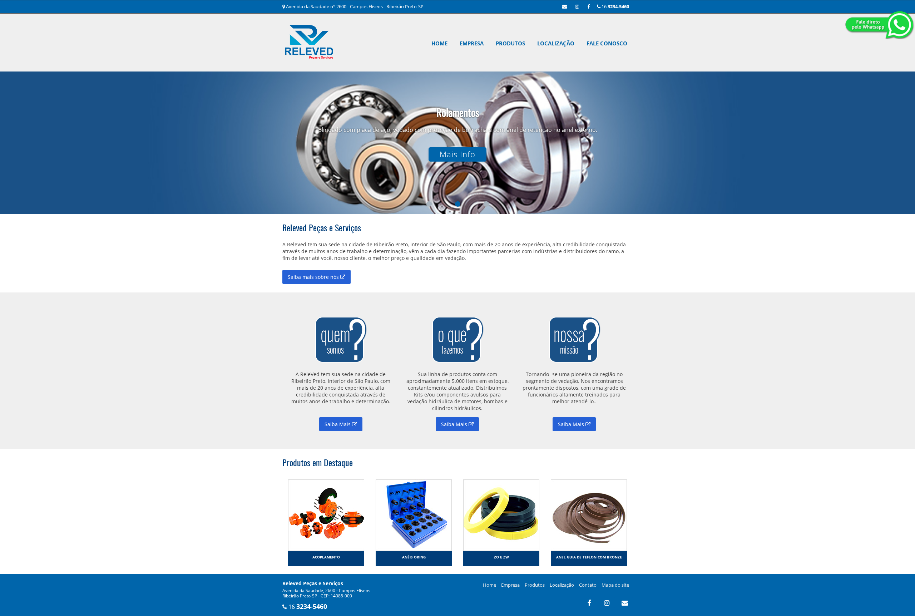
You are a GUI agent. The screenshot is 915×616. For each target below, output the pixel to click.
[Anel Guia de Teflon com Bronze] (589, 514)
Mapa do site (615, 585)
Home (439, 43)
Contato (588, 585)
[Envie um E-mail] (564, 6)
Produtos (510, 43)
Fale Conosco (607, 43)
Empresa (472, 43)
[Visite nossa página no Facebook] (588, 6)
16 (614, 6)
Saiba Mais (338, 424)
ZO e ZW (501, 557)
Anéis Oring (414, 557)
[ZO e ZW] (501, 514)
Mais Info (457, 154)
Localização (555, 43)
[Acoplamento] (326, 514)
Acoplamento (326, 557)
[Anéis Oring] (414, 514)
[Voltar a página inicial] (309, 50)
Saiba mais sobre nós (314, 276)
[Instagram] (577, 6)
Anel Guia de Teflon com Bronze (589, 557)
